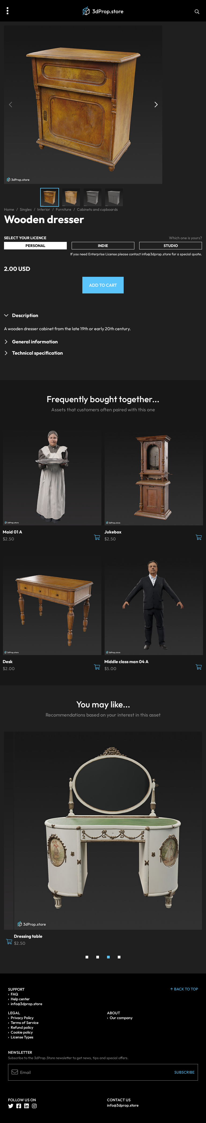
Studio (171, 245)
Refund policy (22, 1027)
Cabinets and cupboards (97, 209)
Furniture (63, 209)
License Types (22, 1037)
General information (35, 342)
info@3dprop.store (26, 1003)
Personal (35, 245)
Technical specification (37, 353)
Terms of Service (24, 1022)
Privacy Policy (22, 1017)
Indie (103, 245)
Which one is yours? (185, 237)
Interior (43, 209)
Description (25, 315)
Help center (20, 999)
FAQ (14, 994)
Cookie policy (22, 1032)
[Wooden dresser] (83, 104)
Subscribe (184, 1072)
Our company (121, 1017)
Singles (26, 209)
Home (9, 209)
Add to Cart (103, 285)
